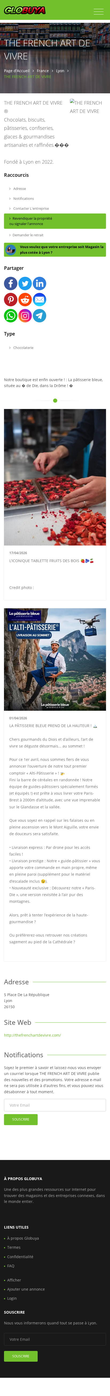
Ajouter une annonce (26, 1289)
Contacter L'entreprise (31, 208)
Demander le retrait (28, 235)
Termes (14, 1247)
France (43, 70)
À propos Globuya (23, 1238)
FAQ (10, 1265)
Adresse (19, 188)
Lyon (60, 70)
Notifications (23, 198)
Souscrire (20, 1119)
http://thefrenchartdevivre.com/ (32, 1035)
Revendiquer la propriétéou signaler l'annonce (30, 221)
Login (12, 1298)
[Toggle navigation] (98, 11)
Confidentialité (20, 1256)
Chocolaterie (23, 347)
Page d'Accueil (17, 70)
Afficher (14, 1280)
